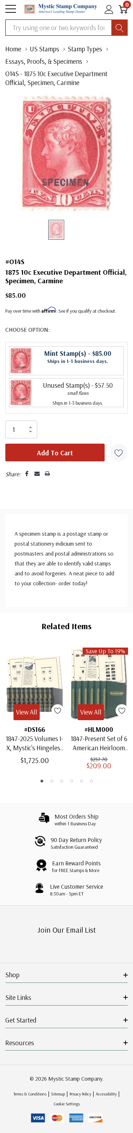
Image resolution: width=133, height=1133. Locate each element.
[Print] (47, 473)
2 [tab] (51, 781)
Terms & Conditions (29, 1094)
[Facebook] (26, 473)
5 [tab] (81, 781)
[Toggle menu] (10, 9)
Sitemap (58, 1094)
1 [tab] (41, 781)
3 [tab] (61, 781)
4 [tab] (71, 781)
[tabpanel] (34, 706)
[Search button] (119, 27)
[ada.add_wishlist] (57, 710)
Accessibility (106, 1094)
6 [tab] (91, 781)
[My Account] (109, 9)
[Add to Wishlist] (119, 452)
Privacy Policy (80, 1094)
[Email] (37, 473)
